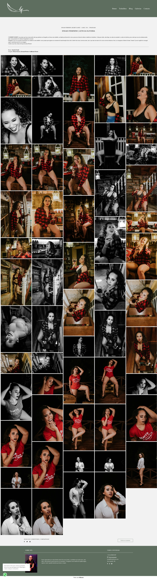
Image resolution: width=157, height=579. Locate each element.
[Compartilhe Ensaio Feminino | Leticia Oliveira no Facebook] (24, 541)
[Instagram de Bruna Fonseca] (109, 563)
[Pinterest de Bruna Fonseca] (111, 563)
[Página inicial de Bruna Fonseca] (18, 8)
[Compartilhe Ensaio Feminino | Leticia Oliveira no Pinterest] (30, 541)
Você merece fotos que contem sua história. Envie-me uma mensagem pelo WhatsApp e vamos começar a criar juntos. (14, 567)
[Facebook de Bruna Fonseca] (107, 563)
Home (114, 9)
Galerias (138, 9)
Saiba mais (46, 566)
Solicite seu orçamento (125, 540)
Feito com (79, 577)
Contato (147, 9)
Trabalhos (123, 9)
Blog (131, 9)
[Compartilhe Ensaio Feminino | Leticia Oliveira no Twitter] (27, 541)
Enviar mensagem (112, 557)
